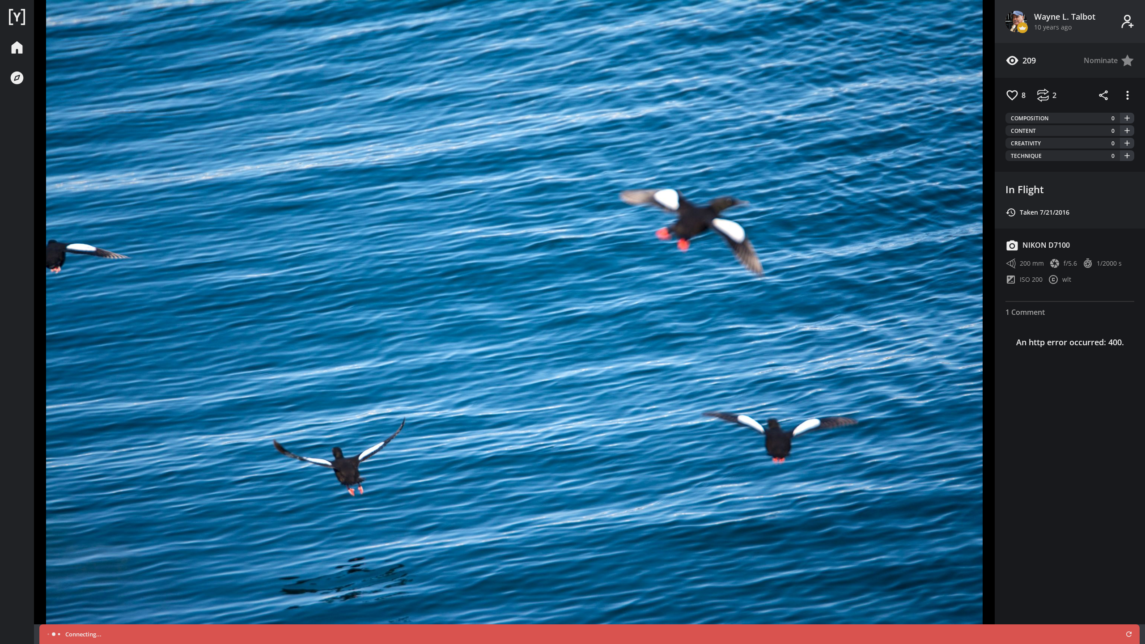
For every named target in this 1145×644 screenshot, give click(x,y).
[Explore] (17, 77)
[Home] (17, 17)
